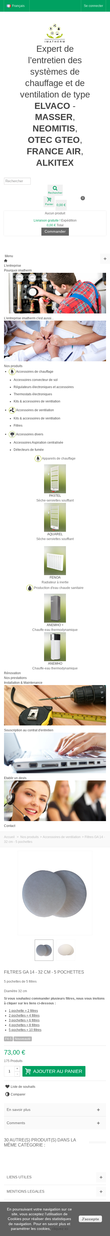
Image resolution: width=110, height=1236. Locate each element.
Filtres (18, 425)
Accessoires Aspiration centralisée (38, 442)
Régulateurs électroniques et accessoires (44, 387)
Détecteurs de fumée (29, 450)
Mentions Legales (25, 1191)
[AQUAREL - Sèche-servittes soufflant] (55, 517)
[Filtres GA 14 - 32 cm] (44, 950)
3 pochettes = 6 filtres (24, 1020)
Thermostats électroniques (33, 394)
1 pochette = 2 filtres (23, 1011)
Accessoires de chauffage (34, 371)
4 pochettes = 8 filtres (24, 1025)
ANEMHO (55, 663)
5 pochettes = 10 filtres (25, 1030)
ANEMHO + (55, 625)
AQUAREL (55, 534)
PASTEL (55, 496)
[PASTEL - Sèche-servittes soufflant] (55, 478)
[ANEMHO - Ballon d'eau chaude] (55, 646)
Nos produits (13, 366)
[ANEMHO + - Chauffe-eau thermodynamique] (55, 608)
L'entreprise (12, 265)
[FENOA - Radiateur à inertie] (55, 560)
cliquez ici (60, 1228)
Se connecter (93, 6)
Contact (9, 826)
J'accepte (90, 1219)
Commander (55, 231)
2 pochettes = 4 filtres (24, 1015)
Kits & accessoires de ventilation (37, 401)
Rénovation (12, 673)
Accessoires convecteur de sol (36, 380)
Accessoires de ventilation (35, 410)
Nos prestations (15, 678)
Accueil (9, 837)
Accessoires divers (29, 434)
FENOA (55, 577)
